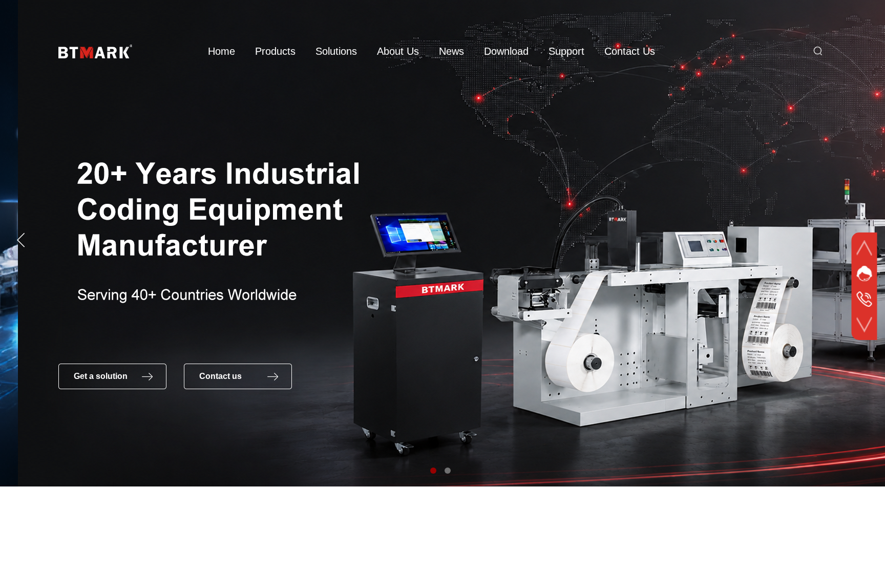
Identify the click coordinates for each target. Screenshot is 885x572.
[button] (433, 471)
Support (566, 51)
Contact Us (629, 51)
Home (221, 51)
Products (275, 51)
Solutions (336, 51)
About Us (398, 51)
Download (506, 51)
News (451, 51)
